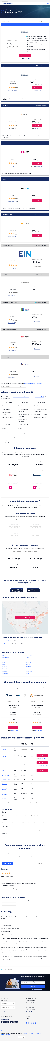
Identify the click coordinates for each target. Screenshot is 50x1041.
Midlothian (28, 666)
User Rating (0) (11, 295)
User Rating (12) (12, 350)
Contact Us (28, 1018)
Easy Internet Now (6, 779)
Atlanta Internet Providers (30, 1009)
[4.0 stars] (8, 873)
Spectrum (6, 640)
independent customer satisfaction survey (33, 383)
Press (27, 1020)
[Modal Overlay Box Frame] (25, 982)
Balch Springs (29, 655)
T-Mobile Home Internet (7, 764)
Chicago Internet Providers (30, 1000)
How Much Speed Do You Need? (6, 1016)
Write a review (7, 863)
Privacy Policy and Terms (38, 1033)
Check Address (23, 55)
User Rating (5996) (12, 90)
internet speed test (39, 396)
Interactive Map (25, 617)
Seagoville (28, 664)
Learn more (37, 294)
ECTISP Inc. (4, 798)
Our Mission (28, 1016)
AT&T (5, 647)
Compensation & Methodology (28, 1033)
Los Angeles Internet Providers (31, 998)
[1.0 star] (2, 873)
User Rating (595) (12, 166)
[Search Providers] (13, 1003)
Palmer (27, 657)
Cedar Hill (4, 671)
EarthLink (6, 643)
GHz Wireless (4, 783)
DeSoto (4, 655)
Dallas (27, 660)
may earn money (5, 0)
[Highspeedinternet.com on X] (28, 1023)
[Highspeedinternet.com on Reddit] (33, 1023)
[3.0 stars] (6, 873)
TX (5, 969)
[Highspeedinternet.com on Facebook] (26, 1023)
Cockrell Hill (5, 673)
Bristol (27, 673)
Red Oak (4, 660)
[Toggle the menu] (48, 3)
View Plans (35, 87)
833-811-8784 (38, 128)
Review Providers (4, 1000)
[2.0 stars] (4, 873)
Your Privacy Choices (6, 1034)
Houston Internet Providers (30, 1002)
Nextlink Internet (5, 775)
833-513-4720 (38, 91)
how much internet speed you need (21, 396)
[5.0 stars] (9, 873)
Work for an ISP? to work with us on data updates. (13, 386)
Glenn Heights (5, 657)
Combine (28, 669)
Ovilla (3, 662)
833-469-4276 (39, 166)
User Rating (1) (11, 322)
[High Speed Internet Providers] (7, 3)
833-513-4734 (26, 59)
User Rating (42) (12, 236)
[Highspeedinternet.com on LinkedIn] (35, 1023)
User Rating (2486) (12, 201)
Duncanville (5, 669)
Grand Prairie (29, 671)
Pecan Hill (4, 666)
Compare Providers (4, 998)
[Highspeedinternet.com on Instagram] (31, 1023)
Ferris (3, 664)
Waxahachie (28, 662)
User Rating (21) (12, 268)
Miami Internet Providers (30, 1007)
